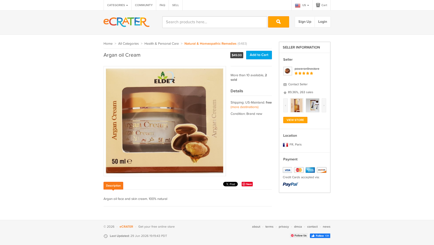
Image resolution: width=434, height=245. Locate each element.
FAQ (162, 5)
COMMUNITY (144, 5)
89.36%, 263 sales (300, 92)
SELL (175, 5)
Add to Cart (259, 55)
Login (322, 22)
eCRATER (126, 227)
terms (269, 227)
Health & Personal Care (161, 44)
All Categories (128, 44)
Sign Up (304, 22)
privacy (284, 227)
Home (108, 44)
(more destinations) (245, 107)
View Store (295, 120)
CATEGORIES (116, 5)
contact (312, 227)
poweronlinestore (307, 69)
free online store (163, 227)
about (256, 227)
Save (249, 184)
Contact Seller (297, 84)
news (326, 227)
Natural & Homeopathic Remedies (210, 44)
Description (113, 185)
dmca (298, 227)
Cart (324, 5)
